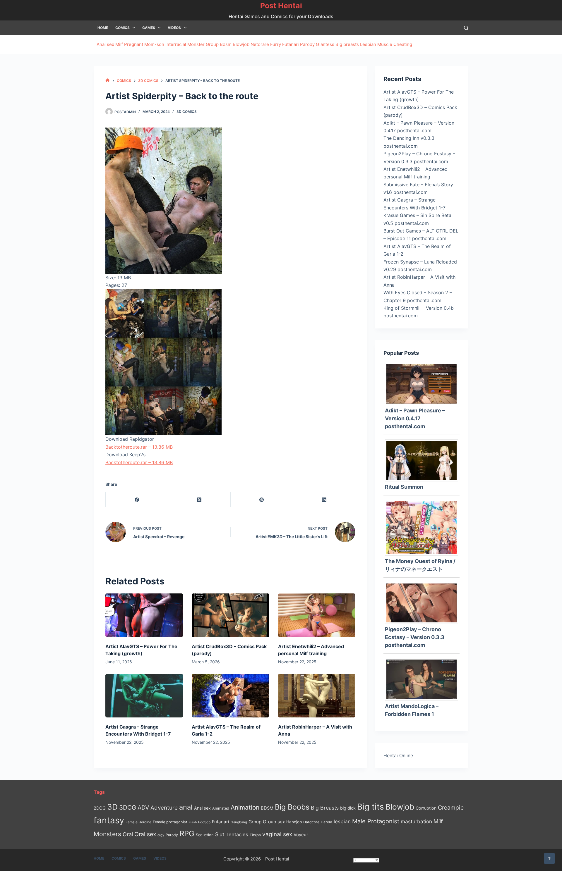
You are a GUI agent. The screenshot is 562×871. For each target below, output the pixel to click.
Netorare (260, 44)
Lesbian (368, 44)
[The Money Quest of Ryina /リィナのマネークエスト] (423, 527)
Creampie (451, 807)
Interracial (175, 44)
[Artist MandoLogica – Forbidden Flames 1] (423, 679)
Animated (220, 808)
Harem (326, 822)
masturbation (416, 821)
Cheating (402, 44)
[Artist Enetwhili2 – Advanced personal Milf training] (317, 615)
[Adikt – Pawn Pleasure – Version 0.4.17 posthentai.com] (423, 383)
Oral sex (145, 834)
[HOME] (107, 80)
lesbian (342, 821)
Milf (119, 44)
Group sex (274, 821)
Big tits (370, 807)
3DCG (127, 807)
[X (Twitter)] (199, 499)
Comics (122, 27)
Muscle (384, 44)
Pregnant (133, 44)
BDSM (267, 808)
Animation (245, 807)
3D (112, 806)
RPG (186, 833)
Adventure (164, 807)
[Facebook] (137, 499)
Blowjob (241, 44)
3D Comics (187, 111)
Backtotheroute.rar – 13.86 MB (139, 447)
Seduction (205, 835)
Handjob (294, 822)
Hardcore (311, 822)
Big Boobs (292, 807)
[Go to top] (549, 858)
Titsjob (255, 835)
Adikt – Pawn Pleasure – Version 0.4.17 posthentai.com (415, 418)
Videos (174, 27)
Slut (219, 834)
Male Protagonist (375, 821)
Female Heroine (138, 822)
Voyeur (301, 834)
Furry (275, 44)
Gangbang (239, 822)
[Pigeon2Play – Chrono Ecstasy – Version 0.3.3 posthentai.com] (423, 602)
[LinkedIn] (324, 499)
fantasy (109, 820)
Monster (196, 44)
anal (186, 807)
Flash (193, 822)
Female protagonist (170, 822)
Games (148, 27)
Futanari (290, 44)
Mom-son (154, 44)
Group (212, 44)
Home (102, 27)
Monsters (107, 834)
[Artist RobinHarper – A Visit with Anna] (317, 695)
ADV (143, 807)
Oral (128, 834)
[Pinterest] (262, 499)
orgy (160, 835)
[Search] (466, 28)
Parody (307, 44)
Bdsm (226, 44)
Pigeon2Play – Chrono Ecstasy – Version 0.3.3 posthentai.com (414, 637)
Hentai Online (398, 755)
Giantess (325, 44)
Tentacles (237, 834)
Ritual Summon (404, 487)
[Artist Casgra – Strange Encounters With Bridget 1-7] (144, 695)
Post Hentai (281, 5)
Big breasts (347, 44)
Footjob (204, 822)
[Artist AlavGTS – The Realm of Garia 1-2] (230, 695)
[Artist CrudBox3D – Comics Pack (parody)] (230, 615)
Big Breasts (325, 808)
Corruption (426, 807)
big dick (348, 807)
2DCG (100, 807)
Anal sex (105, 44)
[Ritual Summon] (423, 460)
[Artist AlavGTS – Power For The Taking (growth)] (144, 615)
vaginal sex (277, 834)
